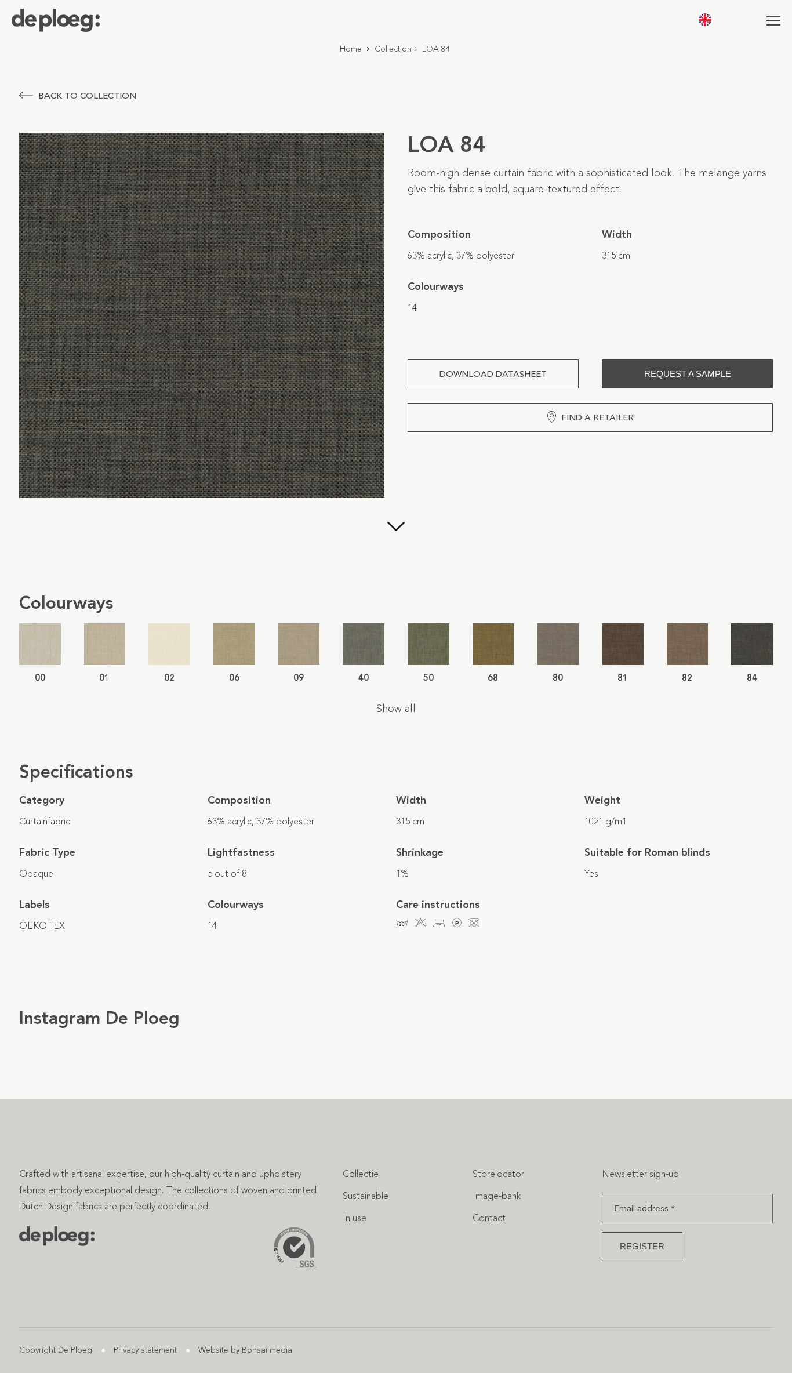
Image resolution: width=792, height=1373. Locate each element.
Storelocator (498, 1173)
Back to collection (87, 95)
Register (642, 1246)
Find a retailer (597, 417)
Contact (489, 1217)
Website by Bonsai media (245, 1350)
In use (354, 1217)
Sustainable (365, 1195)
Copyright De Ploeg (55, 1350)
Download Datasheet (493, 374)
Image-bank (497, 1195)
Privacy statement (145, 1350)
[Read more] (396, 539)
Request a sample (687, 374)
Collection (393, 49)
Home (351, 49)
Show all (396, 708)
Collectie (361, 1173)
